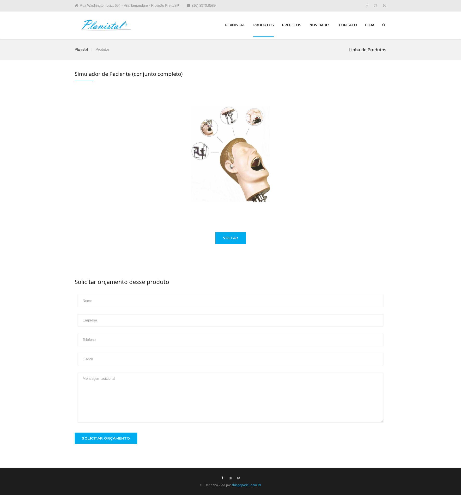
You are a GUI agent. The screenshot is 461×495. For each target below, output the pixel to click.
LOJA (369, 25)
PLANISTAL (235, 25)
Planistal (81, 49)
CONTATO (348, 25)
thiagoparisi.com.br (246, 485)
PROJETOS (291, 25)
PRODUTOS (263, 25)
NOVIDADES (319, 25)
